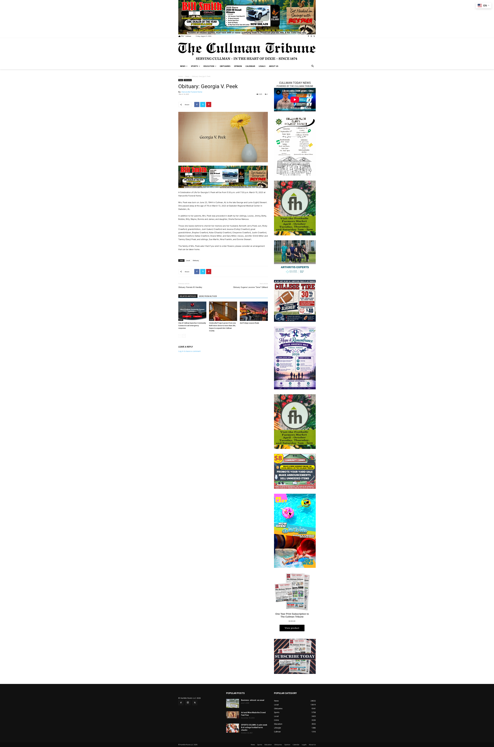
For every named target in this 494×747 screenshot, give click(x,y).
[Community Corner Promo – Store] (295, 471)
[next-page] (184, 335)
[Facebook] (308, 36)
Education (268, 745)
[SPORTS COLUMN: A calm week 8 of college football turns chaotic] (232, 728)
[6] (247, 17)
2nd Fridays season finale (249, 323)
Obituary (196, 260)
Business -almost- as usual (252, 700)
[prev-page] (180, 335)
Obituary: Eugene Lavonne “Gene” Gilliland (250, 287)
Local (188, 260)
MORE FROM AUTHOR (208, 296)
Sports (259, 745)
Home (180, 76)
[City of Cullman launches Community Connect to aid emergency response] (192, 311)
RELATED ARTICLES (188, 296)
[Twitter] (314, 36)
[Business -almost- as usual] (232, 703)
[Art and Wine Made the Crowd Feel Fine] (232, 714)
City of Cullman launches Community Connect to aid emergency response (192, 325)
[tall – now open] (295, 530)
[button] (313, 66)
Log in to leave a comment (189, 351)
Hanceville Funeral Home (192, 92)
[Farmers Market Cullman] (295, 208)
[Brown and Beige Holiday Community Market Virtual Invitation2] (295, 146)
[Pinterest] (208, 104)
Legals (304, 745)
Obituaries (187, 80)
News (187, 76)
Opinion (287, 745)
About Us (312, 745)
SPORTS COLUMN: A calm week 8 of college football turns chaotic (254, 727)
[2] (223, 176)
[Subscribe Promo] (295, 656)
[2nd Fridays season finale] (254, 311)
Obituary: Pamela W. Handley (190, 287)
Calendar (296, 745)
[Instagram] (311, 36)
